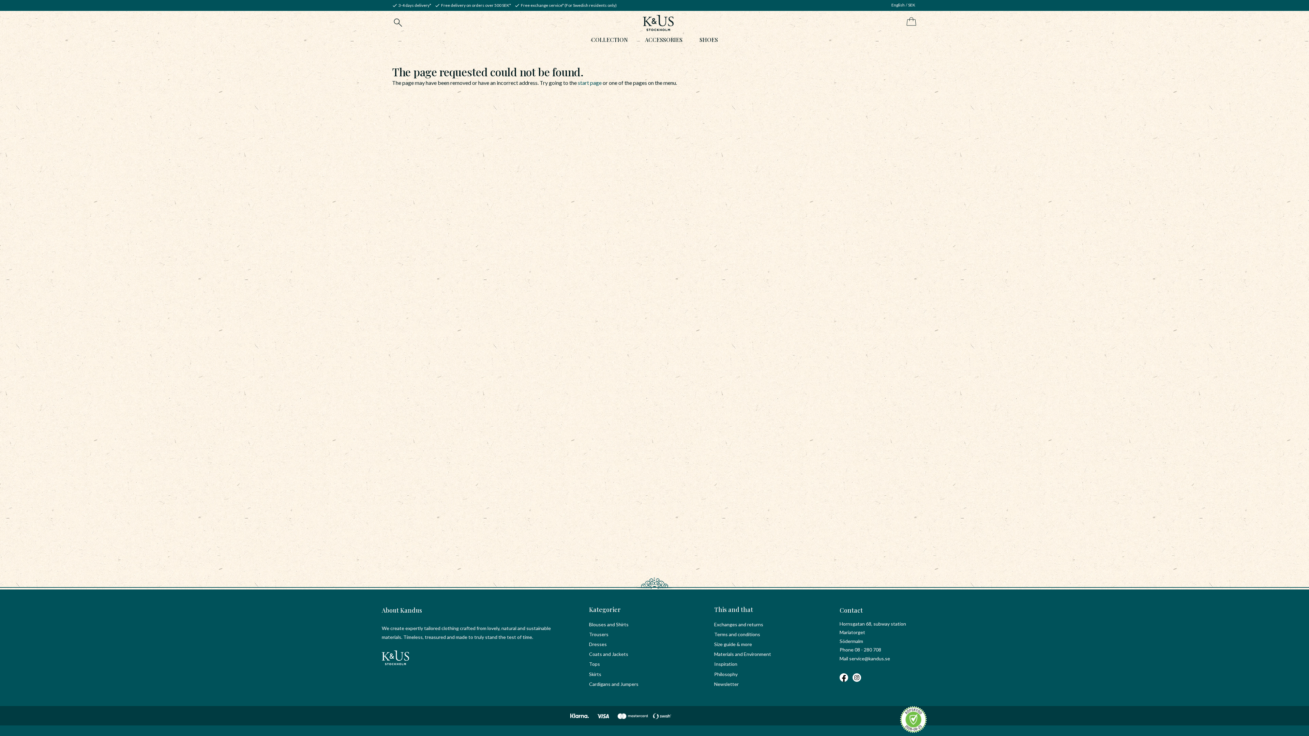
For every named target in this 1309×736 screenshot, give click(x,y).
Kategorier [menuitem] (605, 610)
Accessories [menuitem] (663, 39)
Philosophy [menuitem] (726, 674)
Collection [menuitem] (609, 39)
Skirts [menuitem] (595, 674)
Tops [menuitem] (594, 664)
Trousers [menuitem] (598, 634)
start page (590, 82)
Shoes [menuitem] (708, 39)
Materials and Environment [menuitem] (742, 654)
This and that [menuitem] (733, 610)
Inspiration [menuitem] (725, 664)
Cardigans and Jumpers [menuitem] (613, 684)
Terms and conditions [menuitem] (737, 634)
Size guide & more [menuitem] (733, 644)
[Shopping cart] (910, 22)
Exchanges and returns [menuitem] (738, 624)
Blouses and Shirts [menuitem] (609, 624)
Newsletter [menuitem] (726, 684)
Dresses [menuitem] (598, 644)
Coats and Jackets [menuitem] (608, 654)
